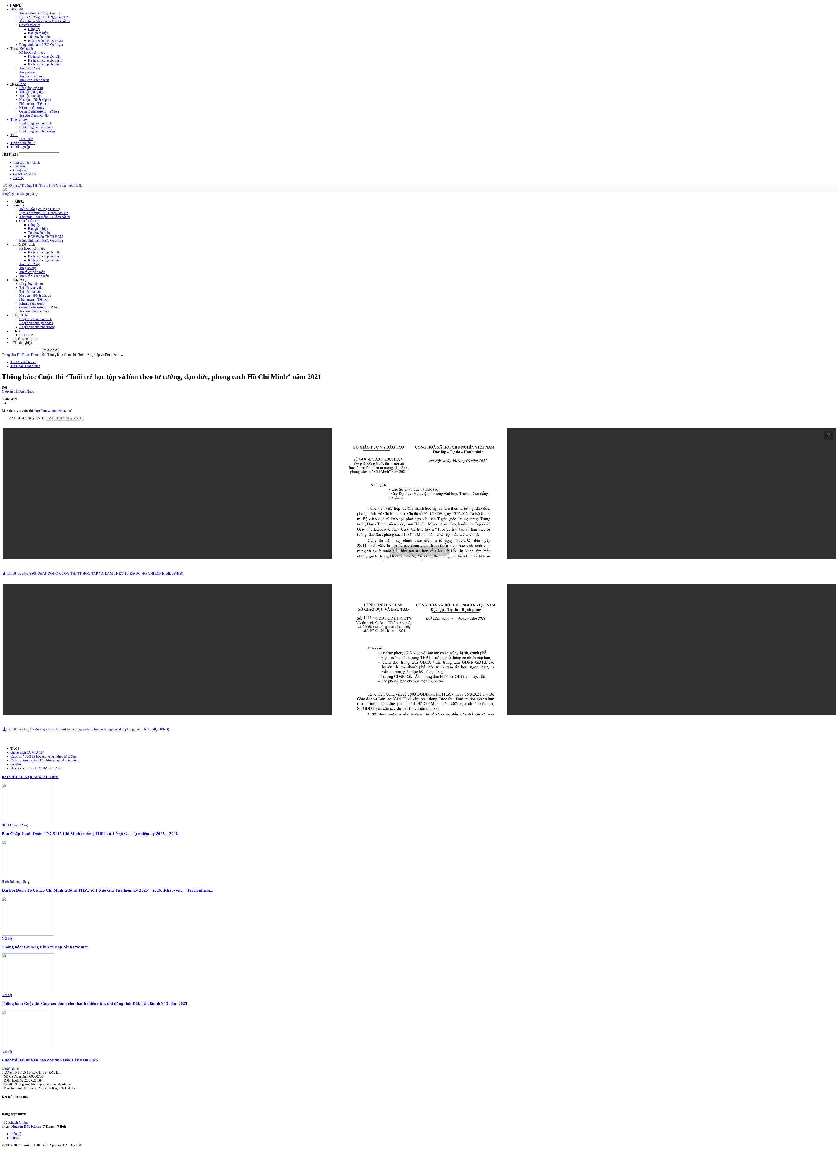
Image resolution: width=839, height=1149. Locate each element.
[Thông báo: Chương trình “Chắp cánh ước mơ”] (28, 934)
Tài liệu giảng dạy (31, 92)
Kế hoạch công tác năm (44, 64)
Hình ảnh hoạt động (15, 882)
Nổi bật (7, 938)
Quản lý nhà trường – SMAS (39, 111)
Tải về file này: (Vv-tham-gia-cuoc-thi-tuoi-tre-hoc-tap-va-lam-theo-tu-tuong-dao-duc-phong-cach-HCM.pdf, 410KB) (87, 729)
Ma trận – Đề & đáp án (35, 100)
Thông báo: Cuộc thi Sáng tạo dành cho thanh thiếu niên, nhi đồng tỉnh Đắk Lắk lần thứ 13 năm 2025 (94, 1003)
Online (16, 1122)
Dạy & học (18, 84)
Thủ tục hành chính (26, 162)
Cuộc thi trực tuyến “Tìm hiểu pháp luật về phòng (44, 760)
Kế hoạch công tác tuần (44, 56)
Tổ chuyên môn (39, 37)
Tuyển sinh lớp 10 (22, 143)
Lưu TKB (26, 139)
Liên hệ (18, 178)
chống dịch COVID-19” (27, 752)
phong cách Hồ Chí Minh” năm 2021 (36, 768)
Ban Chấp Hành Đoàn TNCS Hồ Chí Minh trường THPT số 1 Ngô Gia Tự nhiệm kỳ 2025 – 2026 (90, 833)
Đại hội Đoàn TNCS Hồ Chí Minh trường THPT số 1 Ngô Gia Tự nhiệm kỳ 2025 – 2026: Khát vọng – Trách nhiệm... (107, 890)
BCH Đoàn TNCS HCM (45, 41)
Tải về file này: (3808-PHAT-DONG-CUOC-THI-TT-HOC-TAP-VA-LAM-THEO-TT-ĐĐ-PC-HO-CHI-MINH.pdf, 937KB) (94, 573)
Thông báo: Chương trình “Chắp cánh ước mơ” (45, 947)
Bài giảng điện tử (31, 88)
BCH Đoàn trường (15, 825)
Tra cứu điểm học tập (34, 115)
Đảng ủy (34, 29)
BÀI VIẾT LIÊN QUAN (20, 777)
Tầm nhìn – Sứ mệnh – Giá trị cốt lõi (44, 21)
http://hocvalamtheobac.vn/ (53, 410)
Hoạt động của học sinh (35, 123)
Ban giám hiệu (38, 33)
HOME (15, 5)
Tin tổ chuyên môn (32, 76)
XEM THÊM (49, 777)
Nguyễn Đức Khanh (26, 1126)
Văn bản (19, 166)
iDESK (15, 1138)
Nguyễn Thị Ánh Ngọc (18, 391)
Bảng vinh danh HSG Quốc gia (41, 45)
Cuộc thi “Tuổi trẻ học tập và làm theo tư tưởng (43, 756)
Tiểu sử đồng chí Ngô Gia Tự (39, 13)
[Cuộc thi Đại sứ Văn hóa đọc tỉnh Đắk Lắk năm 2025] (28, 1048)
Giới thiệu (17, 9)
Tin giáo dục (27, 72)
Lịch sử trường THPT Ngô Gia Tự (43, 17)
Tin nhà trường (29, 68)
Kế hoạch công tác (32, 52)
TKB (14, 135)
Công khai (20, 170)
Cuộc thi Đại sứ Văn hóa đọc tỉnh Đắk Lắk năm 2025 (50, 1060)
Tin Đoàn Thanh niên (34, 80)
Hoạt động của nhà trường (37, 131)
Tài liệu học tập (30, 96)
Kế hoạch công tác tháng (45, 60)
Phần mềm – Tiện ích (34, 103)
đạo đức (16, 764)
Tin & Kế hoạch (21, 48)
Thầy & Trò (18, 119)
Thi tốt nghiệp (20, 147)
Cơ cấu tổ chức (29, 25)
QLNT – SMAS (24, 174)
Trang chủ (9, 355)
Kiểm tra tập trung (31, 107)
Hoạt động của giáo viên (36, 127)
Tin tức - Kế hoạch (23, 362)
